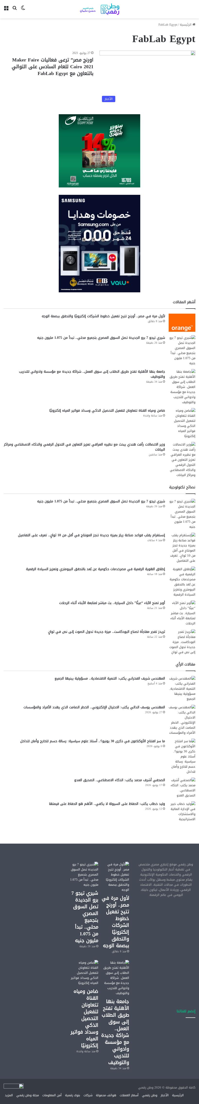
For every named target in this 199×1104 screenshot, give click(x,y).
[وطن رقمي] (99, 9)
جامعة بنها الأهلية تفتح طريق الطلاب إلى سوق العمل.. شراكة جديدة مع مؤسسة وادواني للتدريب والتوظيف (92, 374)
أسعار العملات (129, 1095)
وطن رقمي (149, 1095)
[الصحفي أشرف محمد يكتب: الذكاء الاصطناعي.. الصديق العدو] (182, 788)
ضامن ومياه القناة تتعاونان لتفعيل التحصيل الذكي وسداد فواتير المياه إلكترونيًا (107, 410)
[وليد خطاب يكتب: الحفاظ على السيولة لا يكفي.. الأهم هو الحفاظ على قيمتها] (182, 811)
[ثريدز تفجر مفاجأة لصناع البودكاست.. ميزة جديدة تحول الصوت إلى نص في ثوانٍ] (182, 642)
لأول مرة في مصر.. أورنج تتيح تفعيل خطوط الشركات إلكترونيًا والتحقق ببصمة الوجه (103, 316)
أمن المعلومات (52, 1095)
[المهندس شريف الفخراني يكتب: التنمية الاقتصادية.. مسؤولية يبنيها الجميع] (182, 688)
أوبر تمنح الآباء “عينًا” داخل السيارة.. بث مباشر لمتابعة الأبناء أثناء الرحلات (112, 603)
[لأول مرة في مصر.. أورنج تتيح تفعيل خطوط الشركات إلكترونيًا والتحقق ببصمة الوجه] (182, 323)
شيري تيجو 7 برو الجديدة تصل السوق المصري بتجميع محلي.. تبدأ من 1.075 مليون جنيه (101, 337)
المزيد (9, 1095)
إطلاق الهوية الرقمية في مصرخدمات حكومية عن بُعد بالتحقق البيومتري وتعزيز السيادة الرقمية (95, 569)
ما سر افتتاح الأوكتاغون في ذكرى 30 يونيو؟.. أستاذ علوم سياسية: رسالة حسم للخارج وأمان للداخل (92, 741)
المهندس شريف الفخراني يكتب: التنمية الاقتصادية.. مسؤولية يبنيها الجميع (110, 678)
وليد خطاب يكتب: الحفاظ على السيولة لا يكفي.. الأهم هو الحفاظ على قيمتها (107, 804)
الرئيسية (186, 25)
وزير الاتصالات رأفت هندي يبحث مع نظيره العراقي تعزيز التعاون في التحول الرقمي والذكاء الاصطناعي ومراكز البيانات (84, 447)
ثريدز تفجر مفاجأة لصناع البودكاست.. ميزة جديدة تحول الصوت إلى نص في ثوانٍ (106, 631)
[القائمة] (6, 11)
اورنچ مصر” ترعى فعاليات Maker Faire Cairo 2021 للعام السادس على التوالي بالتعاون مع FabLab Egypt (52, 66)
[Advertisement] (165, 929)
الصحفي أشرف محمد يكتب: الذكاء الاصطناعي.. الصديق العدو (119, 780)
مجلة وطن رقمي (27, 1095)
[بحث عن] (14, 11)
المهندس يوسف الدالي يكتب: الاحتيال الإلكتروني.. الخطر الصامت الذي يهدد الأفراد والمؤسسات (94, 707)
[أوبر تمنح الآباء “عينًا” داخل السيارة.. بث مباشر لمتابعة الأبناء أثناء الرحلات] (182, 613)
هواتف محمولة (106, 1095)
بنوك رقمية (72, 1095)
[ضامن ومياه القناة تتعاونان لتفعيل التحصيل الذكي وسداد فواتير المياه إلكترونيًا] (182, 423)
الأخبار (165, 1095)
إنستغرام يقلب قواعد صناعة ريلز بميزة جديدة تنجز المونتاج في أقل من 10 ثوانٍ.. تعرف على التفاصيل (91, 535)
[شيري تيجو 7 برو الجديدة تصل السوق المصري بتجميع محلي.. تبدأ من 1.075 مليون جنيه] (182, 350)
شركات (87, 1095)
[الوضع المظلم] (23, 11)
